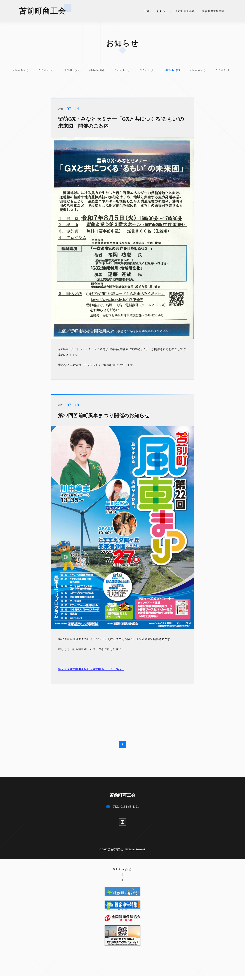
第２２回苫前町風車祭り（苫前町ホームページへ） (91, 669)
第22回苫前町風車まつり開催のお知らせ (104, 415)
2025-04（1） (198, 70)
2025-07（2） (173, 70)
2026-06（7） (46, 70)
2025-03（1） (223, 70)
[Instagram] (122, 822)
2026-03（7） (122, 70)
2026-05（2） (72, 70)
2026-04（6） (97, 70)
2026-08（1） (21, 70)
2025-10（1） (148, 70)
